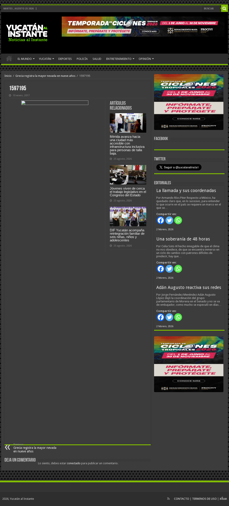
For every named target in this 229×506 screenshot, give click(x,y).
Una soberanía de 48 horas (183, 239)
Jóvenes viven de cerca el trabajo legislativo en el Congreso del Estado (128, 191)
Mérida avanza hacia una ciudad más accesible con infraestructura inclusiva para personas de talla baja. (127, 145)
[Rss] (168, 498)
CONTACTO (181, 498)
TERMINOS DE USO (204, 498)
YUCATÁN (45, 59)
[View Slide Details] (188, 103)
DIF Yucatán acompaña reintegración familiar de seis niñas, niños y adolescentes (127, 235)
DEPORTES (65, 59)
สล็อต (223, 498)
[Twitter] (169, 220)
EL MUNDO (25, 59)
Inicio (8, 75)
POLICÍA (82, 59)
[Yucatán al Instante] (26, 33)
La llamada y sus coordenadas (186, 190)
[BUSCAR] (224, 8)
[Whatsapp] (178, 220)
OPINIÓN (145, 59)
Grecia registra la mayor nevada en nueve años (45, 75)
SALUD (97, 59)
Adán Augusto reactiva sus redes (188, 287)
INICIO (9, 58)
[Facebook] (161, 220)
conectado (74, 463)
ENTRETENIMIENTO (118, 59)
